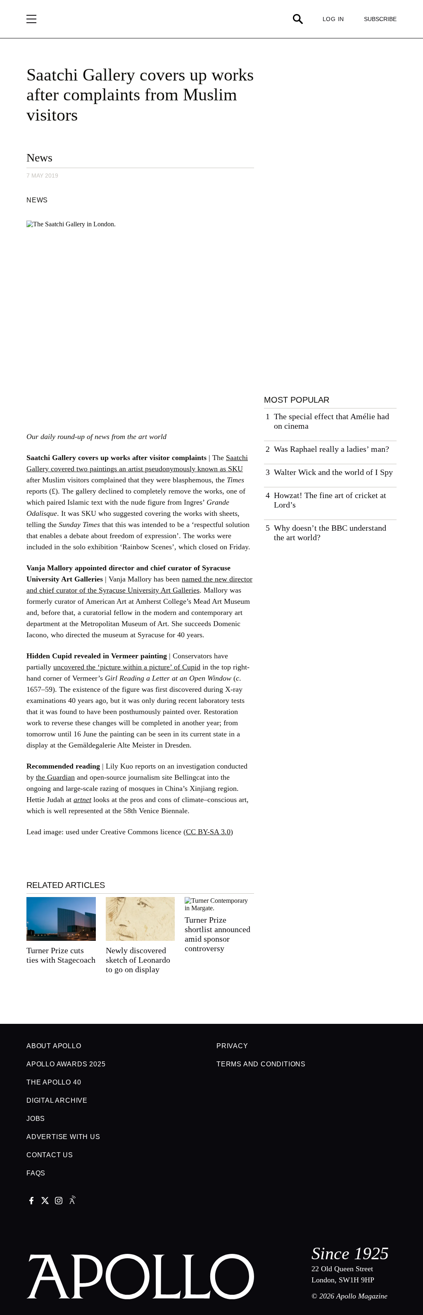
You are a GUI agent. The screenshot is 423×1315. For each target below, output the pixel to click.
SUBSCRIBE (380, 19)
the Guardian (55, 777)
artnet (82, 799)
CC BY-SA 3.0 (208, 832)
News (39, 157)
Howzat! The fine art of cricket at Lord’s (330, 500)
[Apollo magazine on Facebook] (31, 1201)
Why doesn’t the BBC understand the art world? (330, 532)
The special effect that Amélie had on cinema (331, 421)
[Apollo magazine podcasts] (72, 1201)
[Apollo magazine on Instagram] (59, 1201)
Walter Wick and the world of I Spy (333, 472)
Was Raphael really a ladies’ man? (331, 448)
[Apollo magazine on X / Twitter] (45, 1201)
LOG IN (333, 19)
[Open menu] (31, 19)
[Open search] (298, 19)
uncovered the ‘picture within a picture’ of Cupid (126, 667)
